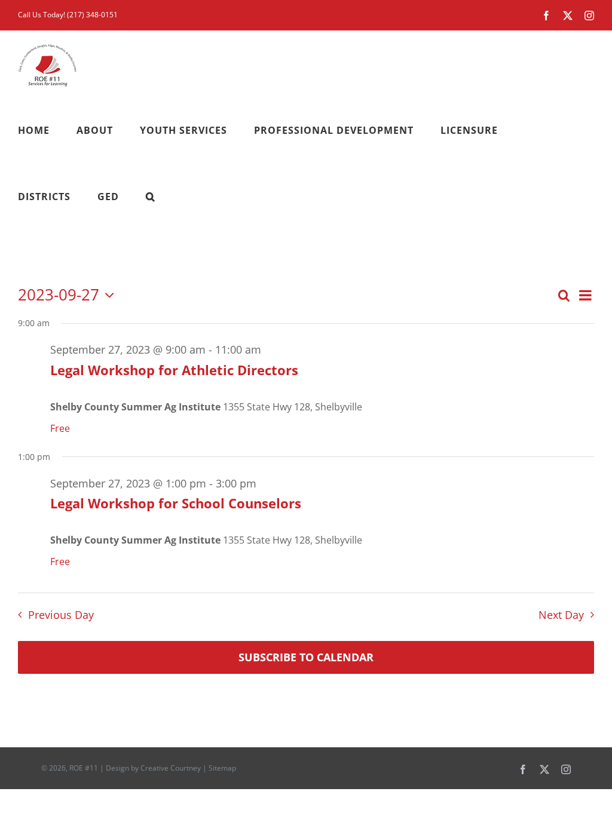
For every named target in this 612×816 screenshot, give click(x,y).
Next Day (561, 615)
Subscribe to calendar (306, 657)
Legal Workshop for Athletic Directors (174, 370)
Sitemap (222, 768)
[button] (150, 196)
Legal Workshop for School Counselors (175, 503)
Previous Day (60, 615)
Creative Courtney (170, 768)
